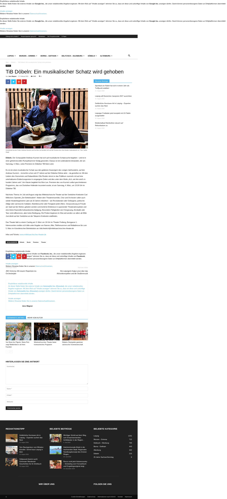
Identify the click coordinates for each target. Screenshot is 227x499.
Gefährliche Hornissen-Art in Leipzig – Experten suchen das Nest (113, 104)
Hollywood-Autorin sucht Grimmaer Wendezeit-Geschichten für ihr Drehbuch (30, 461)
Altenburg (105, 56)
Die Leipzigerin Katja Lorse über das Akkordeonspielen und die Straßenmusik (72, 272)
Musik (29, 242)
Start (7, 62)
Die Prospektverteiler (53, 36)
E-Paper (64, 36)
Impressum (128, 497)
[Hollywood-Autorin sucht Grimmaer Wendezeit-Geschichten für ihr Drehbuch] (11, 462)
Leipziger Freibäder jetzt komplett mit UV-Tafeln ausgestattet (113, 114)
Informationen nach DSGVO (107, 497)
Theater (43, 242)
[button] (129, 56)
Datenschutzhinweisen (38, 14)
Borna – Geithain (48, 56)
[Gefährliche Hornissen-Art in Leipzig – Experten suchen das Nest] (11, 438)
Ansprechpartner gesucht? (28, 36)
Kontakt (120, 497)
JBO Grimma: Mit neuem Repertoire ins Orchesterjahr (21, 272)
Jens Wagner (12, 76)
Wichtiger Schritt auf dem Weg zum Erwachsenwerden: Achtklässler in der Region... (74, 437)
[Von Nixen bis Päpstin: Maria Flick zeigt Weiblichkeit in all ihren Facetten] (18, 331)
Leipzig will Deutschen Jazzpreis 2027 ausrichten (113, 96)
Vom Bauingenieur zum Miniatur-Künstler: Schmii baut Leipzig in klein (31, 449)
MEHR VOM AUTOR (35, 318)
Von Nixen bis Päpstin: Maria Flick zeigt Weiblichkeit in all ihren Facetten (17, 344)
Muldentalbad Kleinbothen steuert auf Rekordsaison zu (109, 124)
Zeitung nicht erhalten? (12, 36)
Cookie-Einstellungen (78, 497)
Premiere (36, 242)
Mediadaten (42, 36)
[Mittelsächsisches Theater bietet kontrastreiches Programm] (47, 331)
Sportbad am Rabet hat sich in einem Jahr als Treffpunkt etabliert (112, 87)
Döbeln (91, 56)
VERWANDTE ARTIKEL (16, 318)
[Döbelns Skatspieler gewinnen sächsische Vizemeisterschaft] (75, 331)
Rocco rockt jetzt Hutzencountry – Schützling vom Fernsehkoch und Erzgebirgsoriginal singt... (75, 463)
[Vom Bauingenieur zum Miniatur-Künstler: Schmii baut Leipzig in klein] (11, 450)
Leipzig (10, 56)
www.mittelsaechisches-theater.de (33, 234)
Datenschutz (91, 497)
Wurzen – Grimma (27, 56)
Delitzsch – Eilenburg (72, 56)
